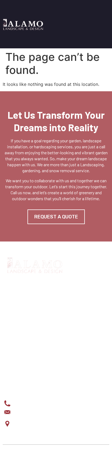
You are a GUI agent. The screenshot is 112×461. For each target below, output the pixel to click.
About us (13, 355)
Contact (12, 373)
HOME (9, 329)
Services (13, 338)
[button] (107, 24)
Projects (14, 346)
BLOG (9, 364)
